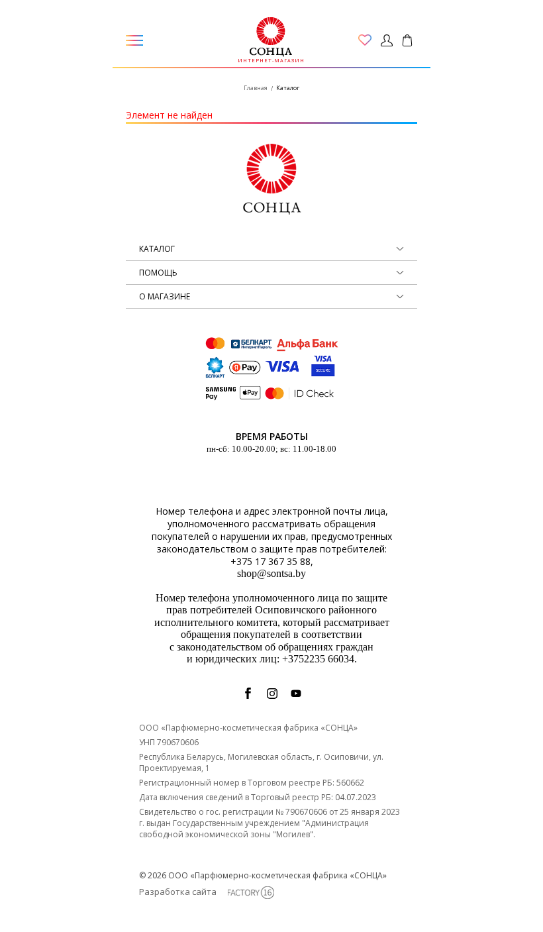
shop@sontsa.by (271, 573)
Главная (256, 87)
